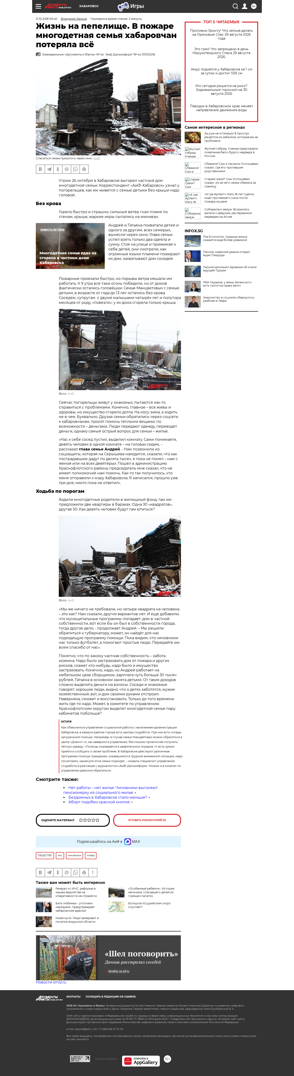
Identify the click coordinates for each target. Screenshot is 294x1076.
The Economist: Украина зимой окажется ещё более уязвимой (225, 238)
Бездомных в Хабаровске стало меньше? (107, 797)
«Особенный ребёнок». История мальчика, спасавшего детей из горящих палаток (151, 892)
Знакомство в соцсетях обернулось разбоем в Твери (228, 299)
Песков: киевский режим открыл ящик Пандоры (226, 253)
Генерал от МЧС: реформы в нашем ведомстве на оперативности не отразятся (76, 892)
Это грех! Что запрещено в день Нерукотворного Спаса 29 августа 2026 (221, 53)
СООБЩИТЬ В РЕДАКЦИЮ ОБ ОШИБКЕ (111, 996)
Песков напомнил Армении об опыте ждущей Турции (230, 269)
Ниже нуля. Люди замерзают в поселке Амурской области (77, 919)
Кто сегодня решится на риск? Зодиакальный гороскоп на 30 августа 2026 (221, 90)
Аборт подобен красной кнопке (99, 802)
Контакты (73, 996)
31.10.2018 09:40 (46, 18)
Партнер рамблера (106, 1058)
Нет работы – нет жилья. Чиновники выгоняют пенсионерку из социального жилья (110, 790)
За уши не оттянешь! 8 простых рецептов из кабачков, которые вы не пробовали (231, 137)
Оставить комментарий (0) (147, 820)
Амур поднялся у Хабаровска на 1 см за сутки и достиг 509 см (221, 71)
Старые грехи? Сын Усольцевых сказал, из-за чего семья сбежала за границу (230, 182)
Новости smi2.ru (51, 982)
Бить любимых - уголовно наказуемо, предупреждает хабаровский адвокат (75, 907)
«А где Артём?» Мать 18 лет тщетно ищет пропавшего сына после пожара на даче (229, 197)
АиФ (96, 158)
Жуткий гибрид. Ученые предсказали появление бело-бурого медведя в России (231, 152)
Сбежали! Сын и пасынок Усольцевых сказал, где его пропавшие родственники (231, 167)
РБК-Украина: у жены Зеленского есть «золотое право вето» (227, 284)
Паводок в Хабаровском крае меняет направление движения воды (221, 108)
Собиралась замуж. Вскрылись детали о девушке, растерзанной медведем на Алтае (228, 213)
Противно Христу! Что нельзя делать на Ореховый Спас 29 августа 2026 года (221, 35)
